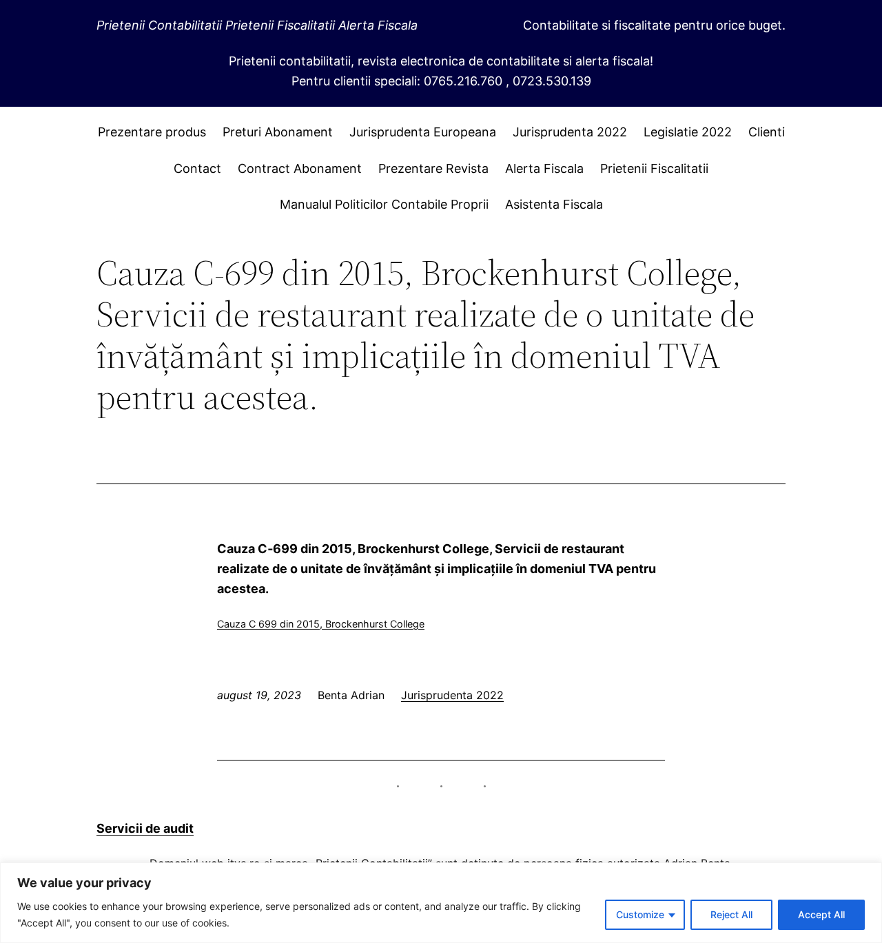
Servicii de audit (145, 828)
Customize (640, 914)
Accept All (821, 914)
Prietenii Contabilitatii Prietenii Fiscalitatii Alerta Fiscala (257, 25)
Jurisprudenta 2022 (452, 695)
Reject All (731, 914)
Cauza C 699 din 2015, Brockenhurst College (320, 624)
